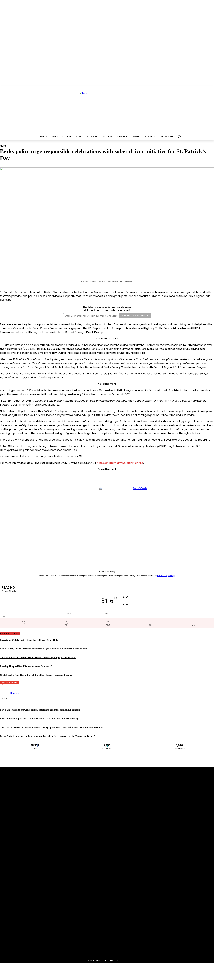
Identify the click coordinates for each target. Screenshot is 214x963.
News (3, 145)
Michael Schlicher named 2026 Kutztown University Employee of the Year (38, 657)
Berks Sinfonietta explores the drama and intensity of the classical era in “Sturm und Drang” (47, 736)
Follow (107, 743)
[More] (153, 475)
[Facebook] (84, 475)
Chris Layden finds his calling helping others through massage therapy (36, 675)
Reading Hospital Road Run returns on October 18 (26, 666)
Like (35, 743)
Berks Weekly (107, 571)
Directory (14, 693)
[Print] (142, 475)
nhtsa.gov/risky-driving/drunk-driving (120, 463)
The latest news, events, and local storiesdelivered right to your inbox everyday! (107, 308)
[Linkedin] (118, 475)
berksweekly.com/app (166, 575)
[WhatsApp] (107, 475)
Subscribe (179, 743)
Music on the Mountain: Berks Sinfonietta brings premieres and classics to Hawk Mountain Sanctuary (52, 727)
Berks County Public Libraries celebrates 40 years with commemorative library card (43, 648)
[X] (95, 475)
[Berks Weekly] (107, 526)
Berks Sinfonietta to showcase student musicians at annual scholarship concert (40, 710)
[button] (179, 136)
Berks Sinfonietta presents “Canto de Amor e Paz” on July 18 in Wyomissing (39, 718)
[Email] (130, 475)
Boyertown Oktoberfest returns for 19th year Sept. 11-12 (29, 640)
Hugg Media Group (101, 960)
